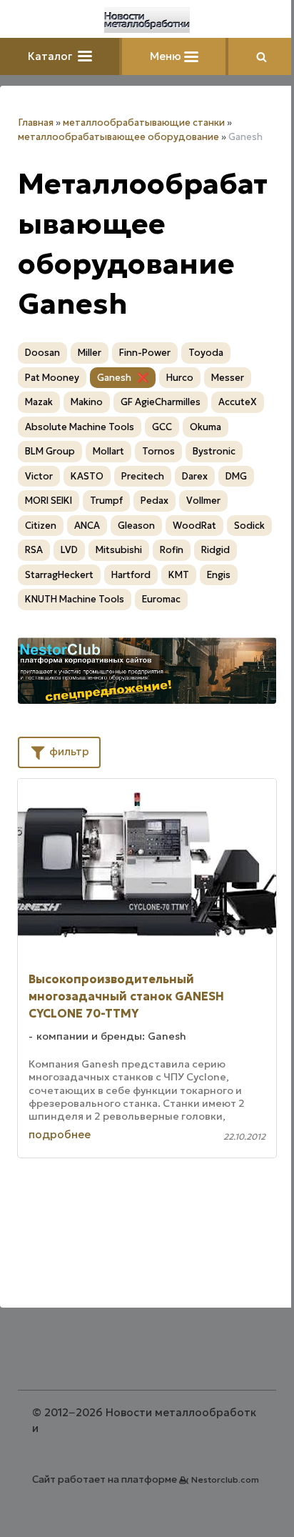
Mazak (39, 402)
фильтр (67, 751)
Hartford (131, 575)
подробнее (60, 1134)
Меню (167, 56)
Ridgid (215, 550)
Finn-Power (145, 353)
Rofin (171, 550)
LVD (69, 550)
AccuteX (237, 402)
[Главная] (147, 20)
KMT (178, 575)
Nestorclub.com (225, 1479)
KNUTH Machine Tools (74, 599)
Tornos (158, 451)
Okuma (205, 427)
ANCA (87, 525)
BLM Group (50, 451)
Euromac (161, 599)
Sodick (249, 525)
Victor (39, 476)
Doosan (42, 353)
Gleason (136, 525)
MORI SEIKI (48, 500)
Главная (36, 122)
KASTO (87, 476)
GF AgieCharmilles (161, 402)
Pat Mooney (52, 378)
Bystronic (214, 451)
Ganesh (114, 378)
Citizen (40, 525)
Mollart (108, 451)
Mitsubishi (119, 550)
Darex (195, 476)
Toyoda (205, 353)
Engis (218, 575)
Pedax (154, 500)
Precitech (142, 476)
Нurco (179, 378)
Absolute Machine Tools (79, 427)
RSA (34, 550)
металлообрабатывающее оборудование (118, 137)
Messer (227, 378)
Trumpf (106, 500)
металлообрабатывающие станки (144, 122)
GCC (162, 427)
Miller (89, 353)
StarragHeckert (59, 575)
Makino (87, 402)
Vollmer (203, 500)
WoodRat (194, 525)
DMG (236, 476)
